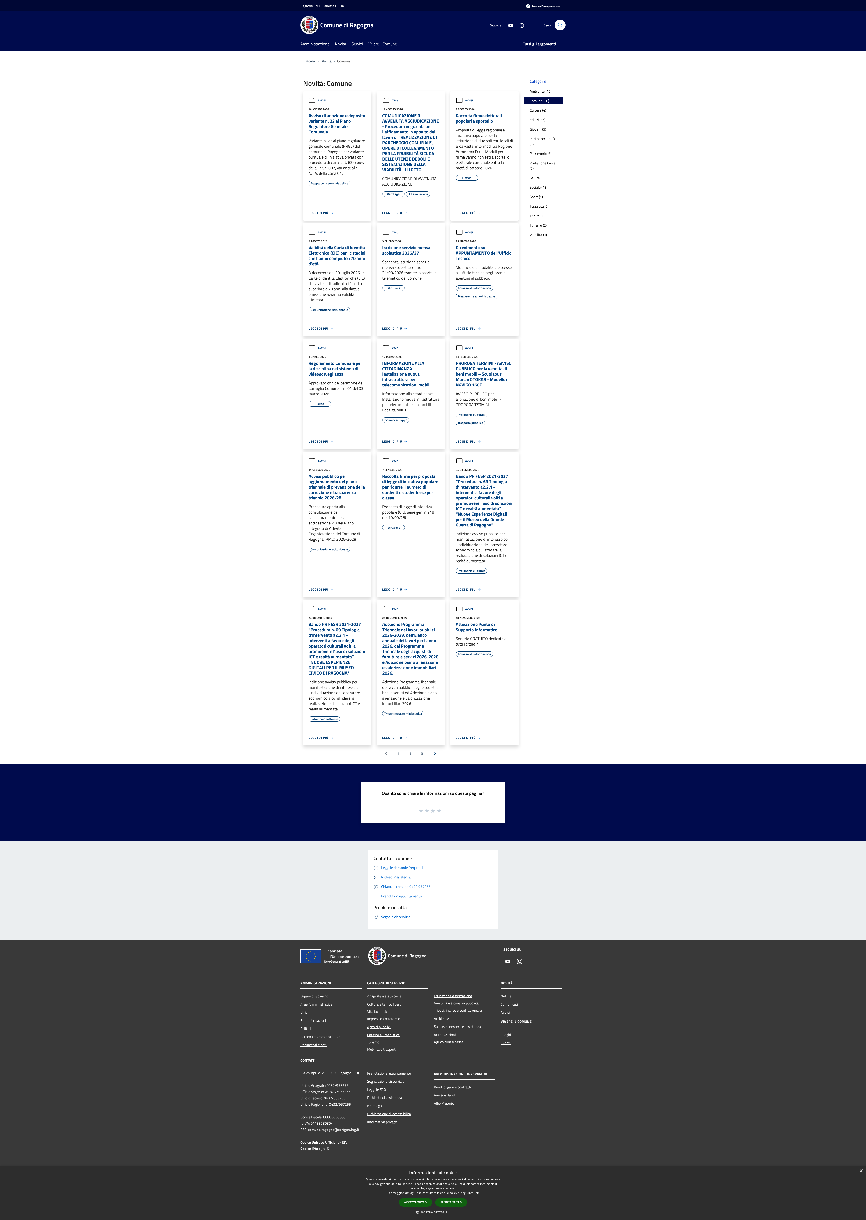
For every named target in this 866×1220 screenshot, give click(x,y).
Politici (305, 1028)
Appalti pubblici (379, 1026)
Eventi (506, 1042)
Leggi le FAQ (376, 1089)
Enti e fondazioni (313, 1020)
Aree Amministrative (316, 1004)
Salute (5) (537, 178)
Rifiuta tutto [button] (451, 1202)
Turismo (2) (538, 225)
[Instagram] (520, 25)
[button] (433, 1212)
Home (310, 61)
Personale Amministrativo (320, 1036)
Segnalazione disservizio (385, 1081)
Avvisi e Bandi (445, 1095)
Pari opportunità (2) (542, 141)
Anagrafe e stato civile (384, 996)
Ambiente (441, 1018)
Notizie (506, 996)
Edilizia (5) (537, 119)
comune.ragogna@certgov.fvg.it (333, 1129)
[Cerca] (560, 25)
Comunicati (509, 1004)
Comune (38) (539, 100)
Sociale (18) (538, 187)
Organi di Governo (314, 996)
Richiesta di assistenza (384, 1097)
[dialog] (433, 1193)
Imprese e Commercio (383, 1018)
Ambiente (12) (540, 91)
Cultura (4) (538, 110)
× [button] (861, 1171)
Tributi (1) (537, 215)
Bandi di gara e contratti (452, 1087)
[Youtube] (508, 25)
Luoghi (506, 1034)
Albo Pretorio (444, 1103)
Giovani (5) (538, 129)
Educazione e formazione (453, 996)
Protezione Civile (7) (542, 165)
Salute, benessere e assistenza (457, 1026)
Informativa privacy (382, 1122)
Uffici (304, 1012)
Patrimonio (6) (540, 153)
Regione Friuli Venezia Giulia (322, 6)
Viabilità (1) (538, 234)
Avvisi (322, 100)
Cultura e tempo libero (384, 1004)
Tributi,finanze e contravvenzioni (459, 1010)
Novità (326, 61)
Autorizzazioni (445, 1034)
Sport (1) (536, 197)
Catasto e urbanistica (383, 1035)
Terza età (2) (539, 206)
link (476, 1193)
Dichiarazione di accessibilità (389, 1114)
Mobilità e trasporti (381, 1049)
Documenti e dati (313, 1045)
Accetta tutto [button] (415, 1202)
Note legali (375, 1105)
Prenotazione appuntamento (389, 1073)
